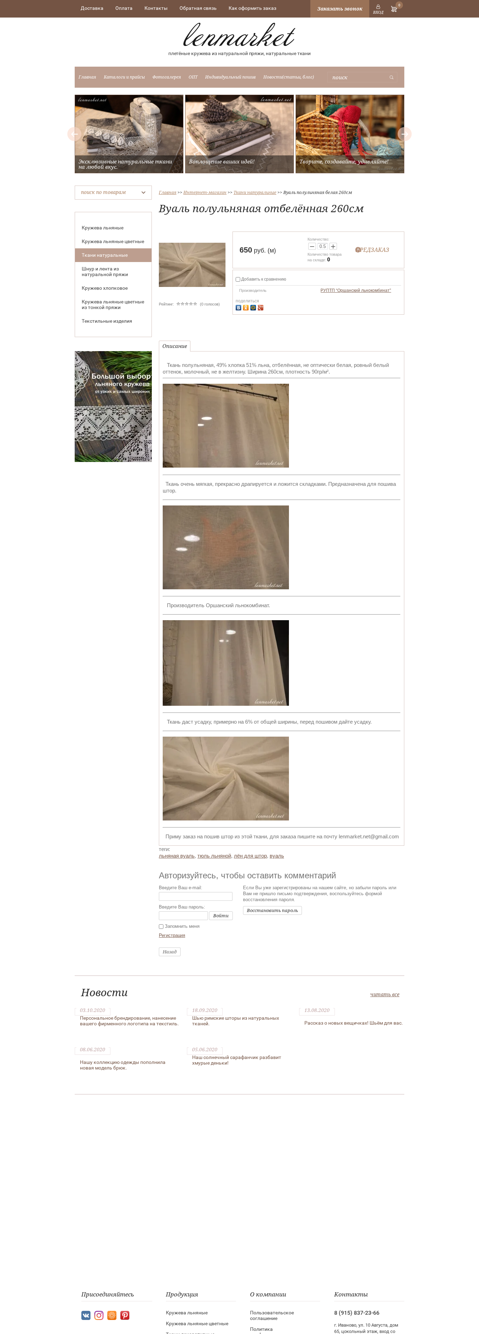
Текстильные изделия (107, 321)
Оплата (124, 8)
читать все (384, 994)
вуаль (277, 856)
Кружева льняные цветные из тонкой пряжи (113, 304)
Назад (170, 951)
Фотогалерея (167, 77)
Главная (87, 77)
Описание (174, 345)
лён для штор (250, 856)
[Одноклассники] (246, 306)
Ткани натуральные (105, 255)
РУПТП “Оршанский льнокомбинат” (356, 290)
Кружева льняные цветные (113, 241)
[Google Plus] (261, 306)
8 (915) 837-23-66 (356, 1312)
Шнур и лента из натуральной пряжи (105, 271)
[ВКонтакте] (239, 306)
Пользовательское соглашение (272, 1315)
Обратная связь (198, 8)
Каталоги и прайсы (124, 77)
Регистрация (172, 935)
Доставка (92, 8)
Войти (221, 915)
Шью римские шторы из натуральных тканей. (235, 1020)
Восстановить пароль (272, 910)
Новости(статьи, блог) (288, 77)
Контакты (156, 8)
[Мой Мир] (254, 306)
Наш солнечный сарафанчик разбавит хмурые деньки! (236, 1060)
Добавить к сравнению (263, 279)
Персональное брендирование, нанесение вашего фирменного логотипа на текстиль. (129, 1020)
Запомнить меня (181, 926)
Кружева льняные (102, 227)
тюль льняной (214, 856)
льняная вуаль (177, 856)
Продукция (182, 1294)
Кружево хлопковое (105, 288)
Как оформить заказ (252, 8)
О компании (268, 1294)
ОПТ (193, 77)
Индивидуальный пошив (230, 77)
